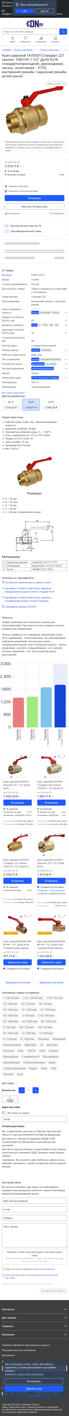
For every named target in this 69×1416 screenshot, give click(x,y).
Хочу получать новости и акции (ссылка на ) (31, 1276)
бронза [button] (55, 312)
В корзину (34, 198)
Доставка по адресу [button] (19, 1113)
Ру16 (53, 1068)
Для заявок (9, 1317)
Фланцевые (59, 1039)
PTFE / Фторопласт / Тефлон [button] (45, 377)
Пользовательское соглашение (19, 1350)
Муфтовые (30, 1044)
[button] (49, 320)
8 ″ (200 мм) (27, 1039)
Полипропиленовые (34, 1062)
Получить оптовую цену (34, 206)
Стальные (8, 1050)
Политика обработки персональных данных (26, 1345)
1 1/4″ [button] (45, 325)
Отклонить (34, 1381)
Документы (8, 1355)
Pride (20, 1050)
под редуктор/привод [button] (50, 359)
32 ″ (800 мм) (10, 1033)
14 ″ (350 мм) (47, 1009)
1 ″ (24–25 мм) (11, 998)
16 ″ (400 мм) (10, 1015)
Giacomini (8, 1074)
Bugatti (33, 1068)
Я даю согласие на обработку (30, 1269)
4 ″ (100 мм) (29, 1033)
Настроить (34, 1395)
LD (41, 1044)
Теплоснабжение (49, 50)
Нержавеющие (11, 1062)
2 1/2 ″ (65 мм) (46, 1015)
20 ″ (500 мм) (10, 1021)
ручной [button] (35, 359)
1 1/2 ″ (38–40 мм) (33, 998)
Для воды (52, 1044)
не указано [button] (45, 312)
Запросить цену (18, 962)
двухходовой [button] (38, 364)
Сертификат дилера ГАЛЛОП (21, 606)
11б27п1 (31, 1050)
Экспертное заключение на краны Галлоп (28, 582)
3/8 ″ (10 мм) (45, 1027)
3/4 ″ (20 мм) (26, 1027)
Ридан (52, 1062)
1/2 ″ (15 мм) (28, 1003)
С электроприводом (14, 1068)
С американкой (30, 1056)
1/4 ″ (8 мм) (45, 1003)
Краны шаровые (23, 50)
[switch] (4, 1113)
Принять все (34, 1388)
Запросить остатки (17, 982)
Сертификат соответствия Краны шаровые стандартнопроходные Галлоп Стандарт (27, 599)
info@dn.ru (7, 14)
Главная (6, 50)
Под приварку (50, 1056)
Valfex (44, 1068)
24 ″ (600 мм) (29, 1021)
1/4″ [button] (57, 325)
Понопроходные (12, 1044)
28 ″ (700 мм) (48, 1021)
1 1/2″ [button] (34, 325)
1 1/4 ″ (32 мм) (54, 998)
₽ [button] (18, 166)
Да (24, 10)
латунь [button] (35, 312)
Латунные (43, 1039)
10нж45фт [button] (46, 350)
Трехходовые (10, 1056)
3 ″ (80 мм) (9, 1027)
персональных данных (44, 1269)
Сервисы (7, 1326)
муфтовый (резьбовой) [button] (42, 368)
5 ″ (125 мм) (46, 1033)
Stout (20, 1074)
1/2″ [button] (51, 325)
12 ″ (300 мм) (29, 1009)
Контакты (7, 5)
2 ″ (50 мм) (28, 1015)
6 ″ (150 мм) (10, 1039)
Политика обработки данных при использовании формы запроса (28, 1284)
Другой (45, 10)
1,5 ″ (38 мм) (10, 1003)
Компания (8, 1334)
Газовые (53, 1050)
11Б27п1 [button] (35, 350)
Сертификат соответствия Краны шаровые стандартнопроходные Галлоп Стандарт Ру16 (29, 590)
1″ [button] (40, 325)
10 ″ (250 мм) (10, 1009)
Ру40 (42, 1050)
